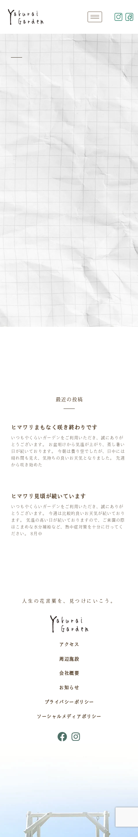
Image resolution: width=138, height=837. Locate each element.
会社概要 (69, 673)
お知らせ (69, 687)
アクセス (69, 644)
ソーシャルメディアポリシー (69, 716)
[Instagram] (75, 736)
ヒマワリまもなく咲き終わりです (54, 427)
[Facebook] (62, 736)
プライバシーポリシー (69, 701)
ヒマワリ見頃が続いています (48, 496)
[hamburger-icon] (95, 17)
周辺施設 (69, 658)
